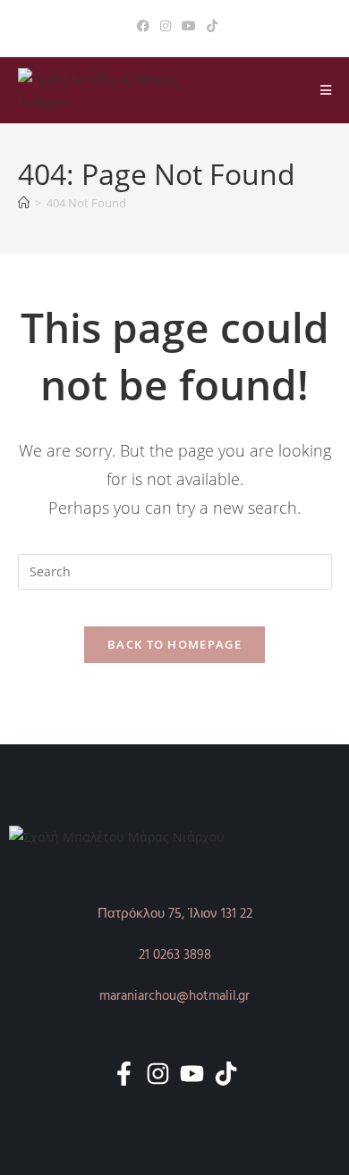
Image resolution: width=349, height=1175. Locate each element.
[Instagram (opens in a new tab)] (165, 26)
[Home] (24, 203)
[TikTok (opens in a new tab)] (209, 26)
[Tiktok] (226, 1074)
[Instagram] (158, 1074)
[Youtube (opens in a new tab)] (188, 26)
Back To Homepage (174, 644)
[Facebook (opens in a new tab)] (143, 26)
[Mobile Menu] (326, 89)
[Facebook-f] (124, 1074)
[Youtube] (192, 1074)
